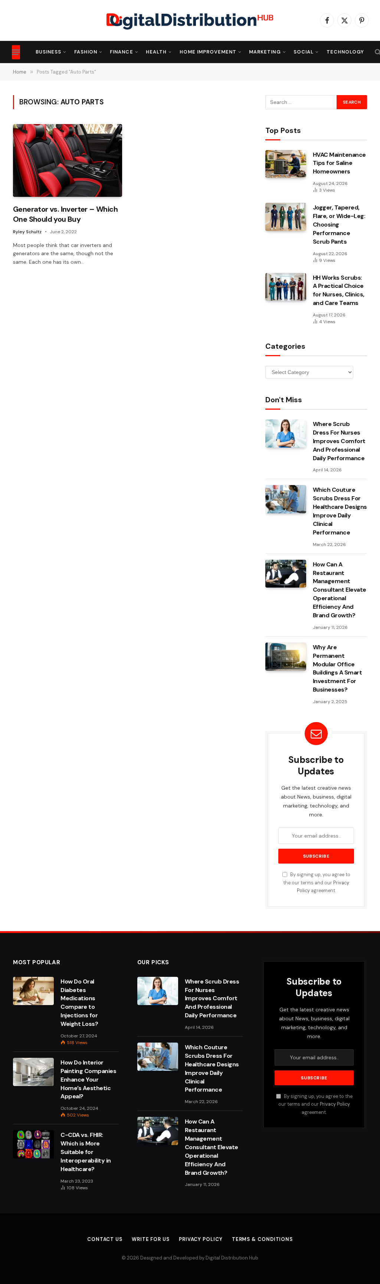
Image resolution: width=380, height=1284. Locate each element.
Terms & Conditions (262, 1239)
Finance (121, 52)
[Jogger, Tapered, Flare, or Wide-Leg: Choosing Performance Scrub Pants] (285, 217)
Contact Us (104, 1239)
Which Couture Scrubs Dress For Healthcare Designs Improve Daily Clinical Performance (340, 511)
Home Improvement (208, 52)
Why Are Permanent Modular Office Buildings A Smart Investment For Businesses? (337, 668)
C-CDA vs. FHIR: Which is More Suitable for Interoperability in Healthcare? (85, 1152)
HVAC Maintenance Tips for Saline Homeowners (339, 163)
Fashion (85, 52)
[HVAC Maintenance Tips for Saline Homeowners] (285, 164)
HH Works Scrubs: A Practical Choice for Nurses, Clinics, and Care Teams (338, 290)
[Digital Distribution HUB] (190, 20)
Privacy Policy (335, 1104)
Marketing (265, 52)
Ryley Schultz (27, 232)
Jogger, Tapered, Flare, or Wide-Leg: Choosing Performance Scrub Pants (339, 225)
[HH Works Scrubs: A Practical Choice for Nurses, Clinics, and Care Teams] (285, 287)
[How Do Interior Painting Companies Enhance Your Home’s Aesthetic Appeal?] (33, 1072)
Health (156, 52)
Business (48, 52)
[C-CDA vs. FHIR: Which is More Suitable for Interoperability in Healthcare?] (33, 1144)
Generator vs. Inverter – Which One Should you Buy (65, 214)
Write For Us (151, 1239)
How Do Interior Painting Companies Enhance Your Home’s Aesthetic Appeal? (88, 1080)
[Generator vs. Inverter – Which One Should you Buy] (67, 160)
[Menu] (16, 52)
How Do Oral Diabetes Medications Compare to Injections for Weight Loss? (79, 1003)
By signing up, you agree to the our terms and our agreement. (316, 883)
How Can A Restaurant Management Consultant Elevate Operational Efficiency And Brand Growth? (339, 589)
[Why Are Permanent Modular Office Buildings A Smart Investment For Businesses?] (285, 657)
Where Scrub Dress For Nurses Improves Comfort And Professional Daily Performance (339, 441)
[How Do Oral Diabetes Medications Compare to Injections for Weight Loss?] (33, 991)
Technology (345, 52)
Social (304, 52)
